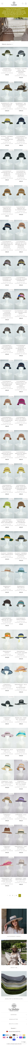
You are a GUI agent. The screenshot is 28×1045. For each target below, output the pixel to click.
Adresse (14, 1014)
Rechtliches (13, 1023)
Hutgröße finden (14, 936)
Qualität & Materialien (14, 998)
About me (14, 967)
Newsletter (13, 1019)
